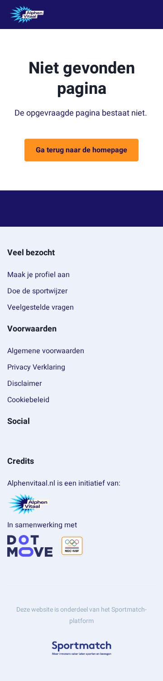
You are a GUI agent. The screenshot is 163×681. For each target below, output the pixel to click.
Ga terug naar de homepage (81, 150)
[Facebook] (10, 441)
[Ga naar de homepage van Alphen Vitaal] (26, 14)
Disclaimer (24, 383)
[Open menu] (147, 15)
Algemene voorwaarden (45, 350)
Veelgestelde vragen (40, 307)
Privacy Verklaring (36, 367)
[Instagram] (25, 441)
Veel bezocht (31, 253)
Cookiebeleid (28, 399)
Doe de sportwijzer (37, 291)
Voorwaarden (32, 329)
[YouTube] (39, 441)
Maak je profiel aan (38, 274)
